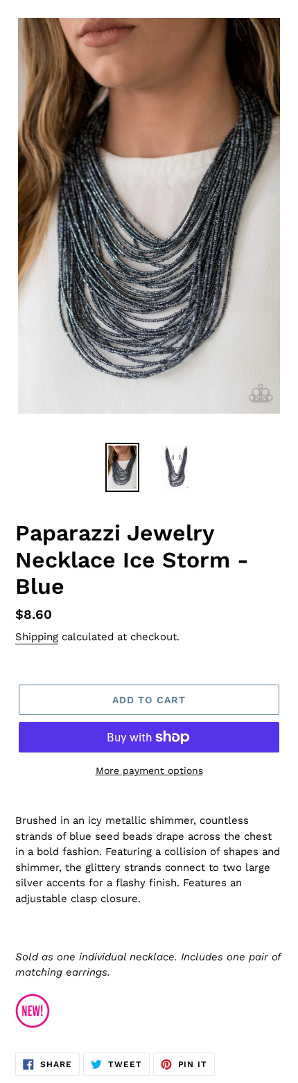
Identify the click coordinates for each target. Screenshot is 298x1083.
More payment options (149, 770)
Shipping (36, 637)
